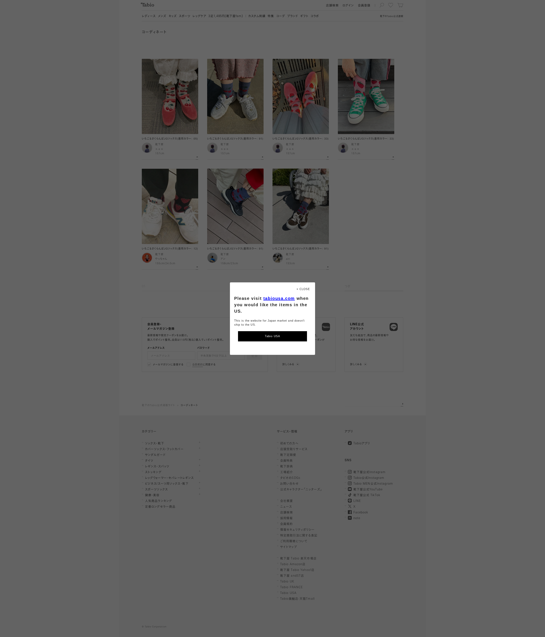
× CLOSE (303, 289)
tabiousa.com (279, 298)
